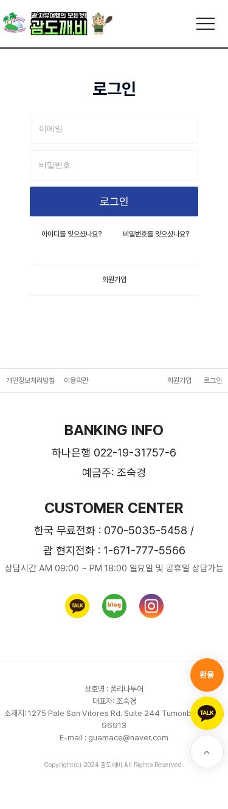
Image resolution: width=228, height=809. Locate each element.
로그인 (213, 380)
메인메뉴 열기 (205, 23)
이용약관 (76, 380)
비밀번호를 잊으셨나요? (156, 234)
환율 (206, 675)
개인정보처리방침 (30, 380)
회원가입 (114, 279)
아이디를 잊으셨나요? (71, 234)
